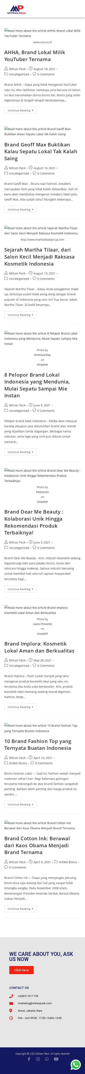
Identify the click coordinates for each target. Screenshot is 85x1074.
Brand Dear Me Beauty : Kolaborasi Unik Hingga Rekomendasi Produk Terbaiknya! (34, 522)
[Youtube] (56, 1059)
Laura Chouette (42, 624)
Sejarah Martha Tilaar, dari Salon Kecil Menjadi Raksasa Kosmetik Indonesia (39, 256)
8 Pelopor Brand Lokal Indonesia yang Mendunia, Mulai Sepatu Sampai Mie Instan (37, 385)
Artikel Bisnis (18, 763)
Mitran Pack (17, 69)
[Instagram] (38, 1059)
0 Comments (46, 74)
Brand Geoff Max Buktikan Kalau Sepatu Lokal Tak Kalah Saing (40, 151)
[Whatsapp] (47, 1059)
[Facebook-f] (29, 1059)
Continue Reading (22, 109)
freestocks (42, 492)
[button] (21, 970)
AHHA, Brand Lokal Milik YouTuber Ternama (34, 56)
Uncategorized (19, 74)
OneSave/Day (42, 355)
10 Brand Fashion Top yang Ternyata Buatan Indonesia (37, 744)
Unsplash (42, 364)
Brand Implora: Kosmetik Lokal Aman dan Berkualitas (39, 647)
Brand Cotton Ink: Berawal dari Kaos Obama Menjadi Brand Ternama (37, 845)
